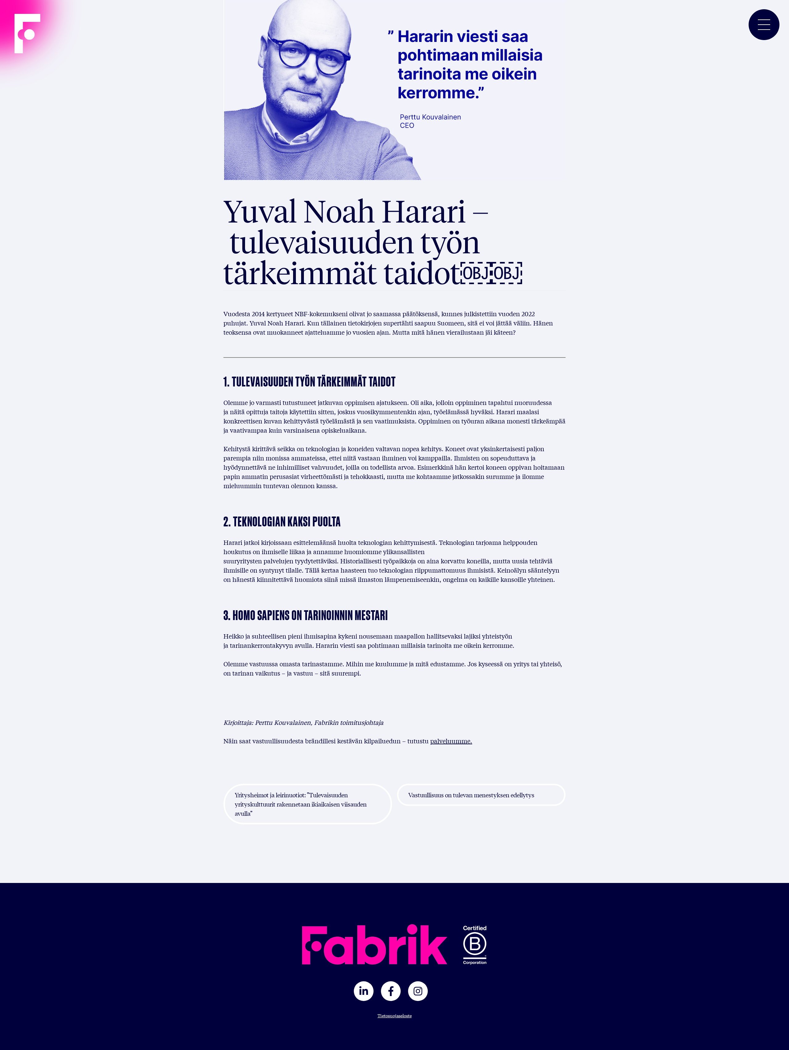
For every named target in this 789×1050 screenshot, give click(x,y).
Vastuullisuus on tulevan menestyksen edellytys (471, 795)
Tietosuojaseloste (395, 1015)
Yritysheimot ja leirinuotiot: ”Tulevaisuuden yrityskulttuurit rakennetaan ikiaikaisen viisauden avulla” (301, 804)
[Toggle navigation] (764, 24)
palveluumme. (451, 741)
